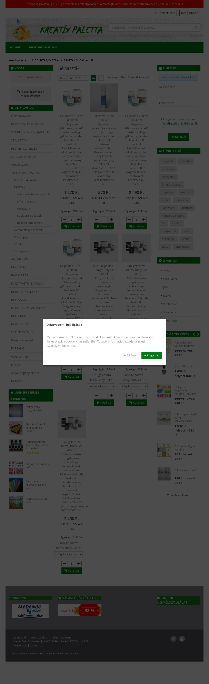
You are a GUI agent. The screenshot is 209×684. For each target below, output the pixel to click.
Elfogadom (152, 355)
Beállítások (129, 355)
